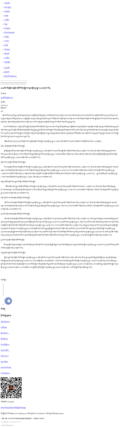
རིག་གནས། (7, 28)
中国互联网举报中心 (7, 425)
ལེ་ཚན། (6, 16)
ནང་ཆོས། (6, 20)
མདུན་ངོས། (7, 3)
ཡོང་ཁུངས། (3, 93)
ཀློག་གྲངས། (3, 108)
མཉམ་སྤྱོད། (3, 280)
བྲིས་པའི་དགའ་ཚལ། (9, 32)
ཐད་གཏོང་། (7, 11)
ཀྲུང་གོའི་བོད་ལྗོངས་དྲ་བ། (7, 98)
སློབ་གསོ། (6, 54)
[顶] (8, 304)
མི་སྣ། (5, 24)
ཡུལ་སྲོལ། (6, 58)
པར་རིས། (6, 41)
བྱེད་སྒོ (6, 45)
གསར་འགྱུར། (7, 7)
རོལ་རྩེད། (6, 37)
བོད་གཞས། (7, 49)
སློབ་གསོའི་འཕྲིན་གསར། (10, 76)
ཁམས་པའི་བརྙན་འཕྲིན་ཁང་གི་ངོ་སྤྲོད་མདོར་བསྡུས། (13, 408)
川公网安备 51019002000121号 (11, 422)
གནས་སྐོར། (7, 62)
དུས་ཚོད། (3, 102)
